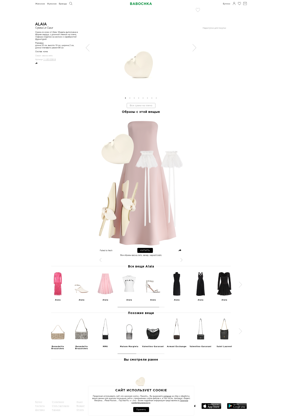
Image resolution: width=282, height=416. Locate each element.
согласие (167, 396)
